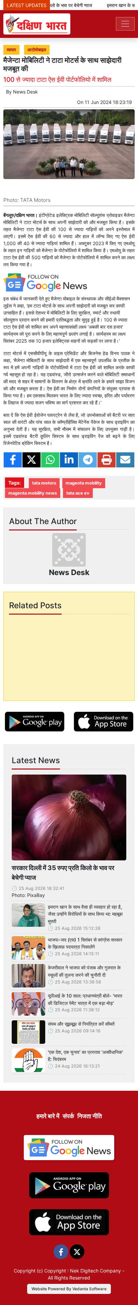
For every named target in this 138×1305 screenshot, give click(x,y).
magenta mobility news (32, 493)
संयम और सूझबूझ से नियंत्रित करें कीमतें (81, 1024)
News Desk (25, 92)
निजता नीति (89, 1116)
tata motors (44, 483)
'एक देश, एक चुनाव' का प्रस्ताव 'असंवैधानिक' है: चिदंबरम (85, 1055)
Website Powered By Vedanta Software (69, 1288)
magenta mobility (84, 483)
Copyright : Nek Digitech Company (82, 1270)
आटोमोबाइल (36, 49)
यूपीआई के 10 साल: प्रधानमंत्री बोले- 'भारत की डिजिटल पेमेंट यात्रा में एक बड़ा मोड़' (85, 999)
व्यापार (11, 49)
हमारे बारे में (48, 1116)
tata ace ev (77, 493)
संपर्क (68, 1116)
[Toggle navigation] (125, 24)
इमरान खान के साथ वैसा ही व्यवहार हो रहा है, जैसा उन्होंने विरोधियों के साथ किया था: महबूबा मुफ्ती (85, 914)
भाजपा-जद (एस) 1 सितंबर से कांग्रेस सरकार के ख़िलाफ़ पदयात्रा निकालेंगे (85, 943)
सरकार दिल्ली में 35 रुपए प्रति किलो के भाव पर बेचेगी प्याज (63, 873)
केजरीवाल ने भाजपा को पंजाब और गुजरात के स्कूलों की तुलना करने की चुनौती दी (84, 971)
